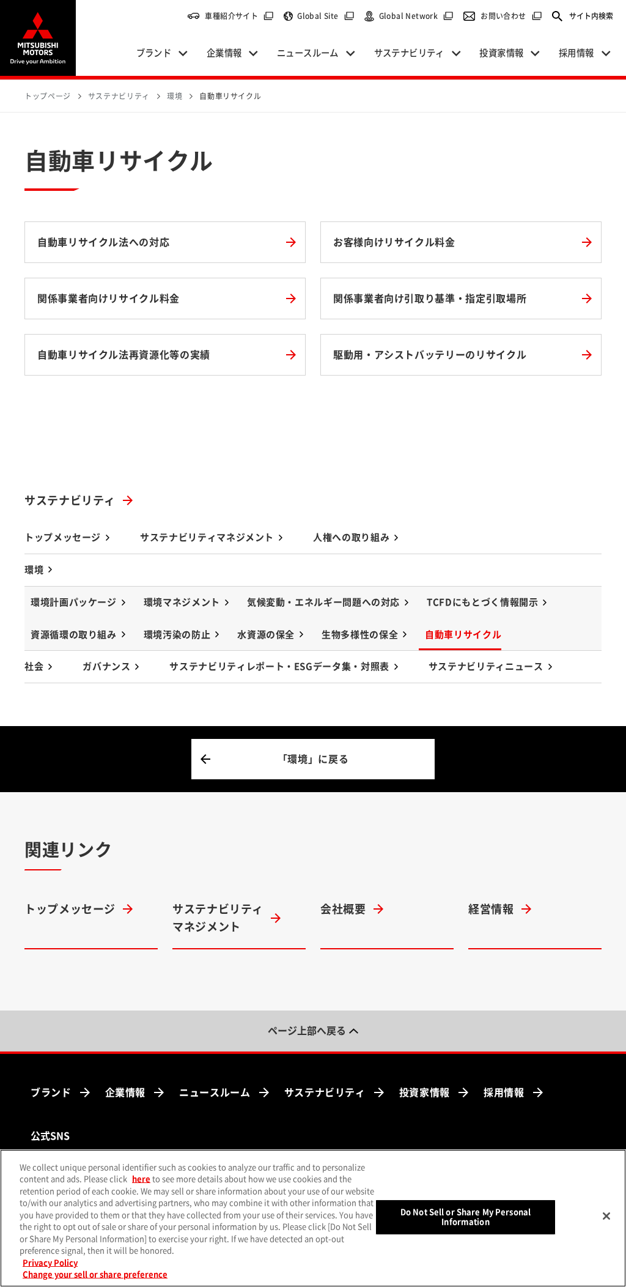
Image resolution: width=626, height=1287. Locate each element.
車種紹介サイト (239, 16)
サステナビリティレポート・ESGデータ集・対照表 (279, 666)
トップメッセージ (62, 537)
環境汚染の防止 (177, 634)
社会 (33, 666)
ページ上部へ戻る (307, 1031)
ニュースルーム (214, 1092)
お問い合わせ (511, 16)
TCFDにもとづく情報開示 (482, 602)
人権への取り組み (351, 537)
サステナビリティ (70, 500)
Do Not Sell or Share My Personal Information (465, 1217)
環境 (33, 569)
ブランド (51, 1092)
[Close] (606, 1216)
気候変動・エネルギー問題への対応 (323, 602)
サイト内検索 (591, 16)
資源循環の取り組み (74, 634)
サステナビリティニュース (486, 666)
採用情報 (504, 1092)
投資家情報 (424, 1092)
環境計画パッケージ (74, 602)
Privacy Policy (50, 1263)
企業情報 (125, 1092)
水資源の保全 (266, 634)
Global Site (325, 16)
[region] (313, 1218)
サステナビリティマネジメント (207, 537)
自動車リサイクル (463, 634)
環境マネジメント (182, 602)
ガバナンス (106, 666)
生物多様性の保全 (360, 634)
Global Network (416, 16)
